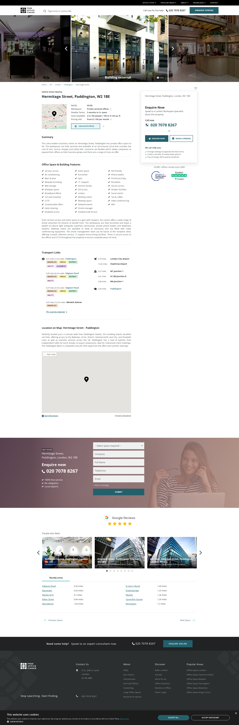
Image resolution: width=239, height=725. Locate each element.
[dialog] (119, 717)
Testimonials (129, 679)
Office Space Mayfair (196, 679)
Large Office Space (132, 692)
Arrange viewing (204, 10)
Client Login (160, 692)
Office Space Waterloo (197, 688)
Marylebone (48, 603)
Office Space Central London (200, 674)
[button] (68, 721)
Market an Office (163, 688)
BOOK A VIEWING (183, 138)
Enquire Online (178, 643)
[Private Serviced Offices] (111, 109)
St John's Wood (133, 586)
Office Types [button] (148, 3)
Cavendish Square (134, 599)
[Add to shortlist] (195, 88)
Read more (124, 719)
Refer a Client (161, 670)
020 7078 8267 (177, 10)
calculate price (86, 126)
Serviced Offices (130, 683)
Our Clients (128, 674)
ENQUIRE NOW (158, 138)
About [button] (184, 3)
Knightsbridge (132, 590)
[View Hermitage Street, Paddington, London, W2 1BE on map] (54, 117)
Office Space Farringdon (198, 683)
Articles (158, 674)
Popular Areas (195, 664)
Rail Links (51, 354)
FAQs (125, 670)
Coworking (128, 688)
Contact (214, 3)
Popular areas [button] (168, 3)
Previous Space (55, 620)
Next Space (185, 620)
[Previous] (67, 48)
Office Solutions (162, 683)
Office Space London (196, 670)
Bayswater (47, 590)
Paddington (68, 84)
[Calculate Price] (103, 126)
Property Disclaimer (123, 415)
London (58, 84)
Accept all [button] (173, 717)
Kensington (131, 603)
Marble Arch (48, 595)
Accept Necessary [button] (210, 717)
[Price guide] (111, 119)
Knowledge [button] (198, 3)
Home (44, 84)
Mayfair (129, 595)
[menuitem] (139, 670)
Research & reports (132, 696)
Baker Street (48, 599)
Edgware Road (72, 273)
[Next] (172, 48)
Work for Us (160, 679)
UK (51, 84)
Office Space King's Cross (198, 692)
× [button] (236, 713)
